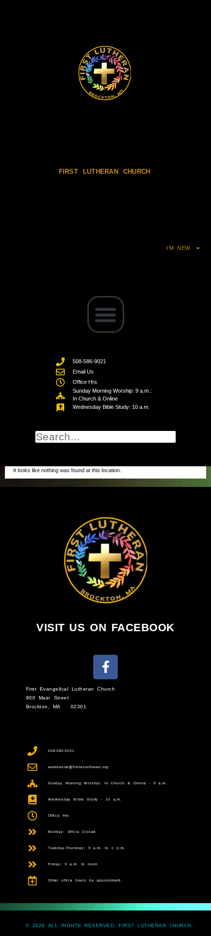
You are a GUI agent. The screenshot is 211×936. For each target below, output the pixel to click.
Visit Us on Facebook (105, 627)
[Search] (171, 437)
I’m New (178, 248)
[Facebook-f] (105, 667)
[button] (105, 314)
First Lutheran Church (105, 171)
